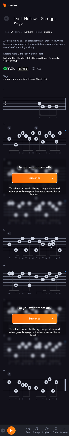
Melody (7, 58)
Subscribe (34, 178)
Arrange (36, 432)
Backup (14, 60)
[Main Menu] (64, 5)
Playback (46, 432)
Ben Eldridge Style (21, 58)
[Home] (13, 5)
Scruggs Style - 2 (41, 58)
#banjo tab (41, 79)
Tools (55, 432)
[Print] (40, 68)
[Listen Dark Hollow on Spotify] (9, 68)
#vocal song (9, 79)
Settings (63, 432)
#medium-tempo (26, 79)
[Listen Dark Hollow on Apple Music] (22, 68)
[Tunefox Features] (33, 68)
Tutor (28, 432)
